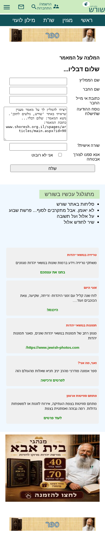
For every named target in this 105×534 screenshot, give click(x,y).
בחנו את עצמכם (52, 272)
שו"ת (48, 20)
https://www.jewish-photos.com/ (52, 347)
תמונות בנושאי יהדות (81, 325)
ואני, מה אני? (87, 363)
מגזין (67, 20)
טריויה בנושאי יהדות (82, 254)
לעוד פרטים (53, 417)
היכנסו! (52, 309)
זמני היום (90, 287)
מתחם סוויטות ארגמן (81, 395)
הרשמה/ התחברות (46, 5)
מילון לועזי (23, 20)
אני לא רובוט (42, 155)
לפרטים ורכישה (53, 380)
